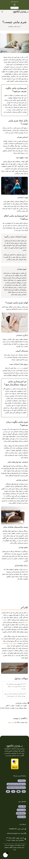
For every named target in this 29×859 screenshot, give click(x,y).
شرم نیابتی (20, 368)
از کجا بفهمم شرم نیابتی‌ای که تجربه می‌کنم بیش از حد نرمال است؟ (16, 686)
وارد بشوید (11, 722)
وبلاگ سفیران (22, 806)
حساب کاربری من (14, 7)
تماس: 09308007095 (15, 829)
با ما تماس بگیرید (14, 1)
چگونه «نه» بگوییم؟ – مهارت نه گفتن (16, 705)
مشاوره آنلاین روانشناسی (9, 643)
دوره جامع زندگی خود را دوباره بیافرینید (16, 784)
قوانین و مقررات (21, 809)
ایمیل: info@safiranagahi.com (15, 833)
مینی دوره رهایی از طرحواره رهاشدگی (16, 787)
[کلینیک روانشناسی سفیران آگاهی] (20, 12)
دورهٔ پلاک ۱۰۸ (21, 780)
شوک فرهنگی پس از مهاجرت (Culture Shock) (13, 708)
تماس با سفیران (21, 816)
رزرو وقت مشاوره (21, 813)
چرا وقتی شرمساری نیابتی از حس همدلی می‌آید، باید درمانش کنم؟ (14, 695)
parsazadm (11, 26)
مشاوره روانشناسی (21, 703)
